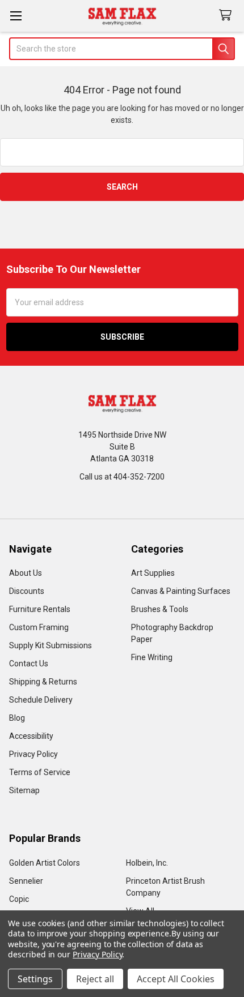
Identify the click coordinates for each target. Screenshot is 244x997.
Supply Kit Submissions (50, 645)
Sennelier (26, 880)
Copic (19, 899)
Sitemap (24, 790)
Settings (35, 979)
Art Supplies (153, 572)
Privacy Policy (33, 754)
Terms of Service (39, 772)
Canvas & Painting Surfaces (180, 591)
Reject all (95, 979)
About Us (25, 572)
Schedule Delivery (41, 699)
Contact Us (28, 663)
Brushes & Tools (159, 609)
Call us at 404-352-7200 (122, 476)
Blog (17, 717)
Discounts (26, 591)
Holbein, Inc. (147, 862)
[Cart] (227, 15)
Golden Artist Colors (44, 862)
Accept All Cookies (175, 979)
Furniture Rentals (39, 609)
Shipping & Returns (43, 681)
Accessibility (31, 736)
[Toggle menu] (15, 15)
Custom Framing (39, 627)
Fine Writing (152, 657)
